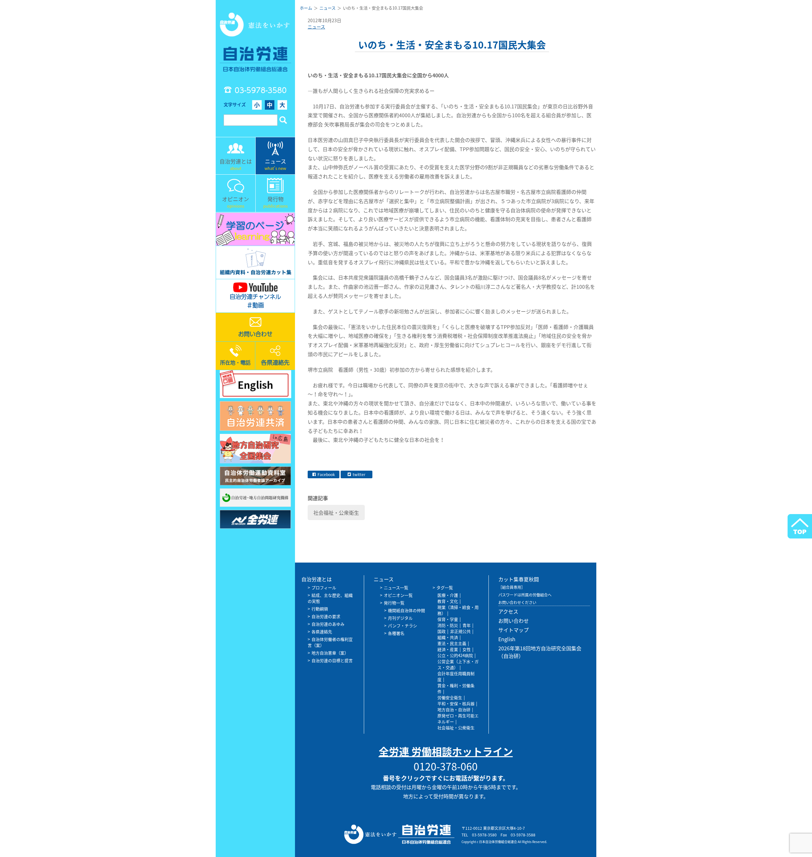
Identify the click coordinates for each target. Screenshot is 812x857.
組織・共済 (447, 637)
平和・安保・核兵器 (456, 703)
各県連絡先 (321, 631)
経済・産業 (447, 649)
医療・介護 (447, 595)
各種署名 (396, 633)
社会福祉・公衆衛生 (336, 512)
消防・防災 (447, 625)
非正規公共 (460, 631)
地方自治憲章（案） (330, 653)
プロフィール (323, 587)
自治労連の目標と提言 (332, 660)
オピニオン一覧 (398, 595)
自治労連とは (316, 579)
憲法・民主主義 (451, 643)
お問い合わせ (513, 620)
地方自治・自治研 (453, 709)
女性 (466, 649)
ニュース (316, 26)
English (506, 639)
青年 (466, 625)
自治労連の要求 (325, 616)
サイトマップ (513, 630)
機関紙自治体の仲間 (406, 610)
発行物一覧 (394, 603)
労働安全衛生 (449, 697)
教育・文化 (447, 601)
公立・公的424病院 (455, 655)
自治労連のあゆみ (327, 624)
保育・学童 (447, 619)
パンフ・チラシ (402, 625)
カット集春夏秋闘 (518, 579)
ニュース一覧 (396, 587)
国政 (441, 631)
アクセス (508, 611)
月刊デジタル (400, 618)
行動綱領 (319, 609)
